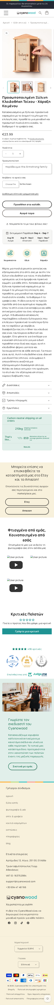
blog (8, 843)
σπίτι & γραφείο (14, 816)
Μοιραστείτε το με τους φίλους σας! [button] (28, 223)
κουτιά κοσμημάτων (16, 823)
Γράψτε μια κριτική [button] (27, 631)
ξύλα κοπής (12, 802)
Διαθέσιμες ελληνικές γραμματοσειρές (20, 193)
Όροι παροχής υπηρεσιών (38, 994)
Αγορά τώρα (27, 213)
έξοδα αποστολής (37, 139)
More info (27, 447)
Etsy (27, 501)
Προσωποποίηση (10, 160)
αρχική (9, 796)
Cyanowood (20, 986)
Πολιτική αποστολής (15, 998)
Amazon (27, 510)
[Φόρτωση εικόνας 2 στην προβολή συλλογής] (40, 87)
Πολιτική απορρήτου (15, 994)
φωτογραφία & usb (16, 809)
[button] (6, 13)
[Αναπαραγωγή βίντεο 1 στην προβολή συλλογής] (27, 87)
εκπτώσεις (11, 829)
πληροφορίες (13, 836)
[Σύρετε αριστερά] (3, 88)
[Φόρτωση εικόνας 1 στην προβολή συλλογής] (13, 87)
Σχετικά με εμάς (23, 766)
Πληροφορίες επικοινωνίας (39, 998)
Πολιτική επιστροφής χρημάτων (32, 989)
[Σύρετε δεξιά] (50, 88)
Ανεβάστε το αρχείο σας (14, 177)
